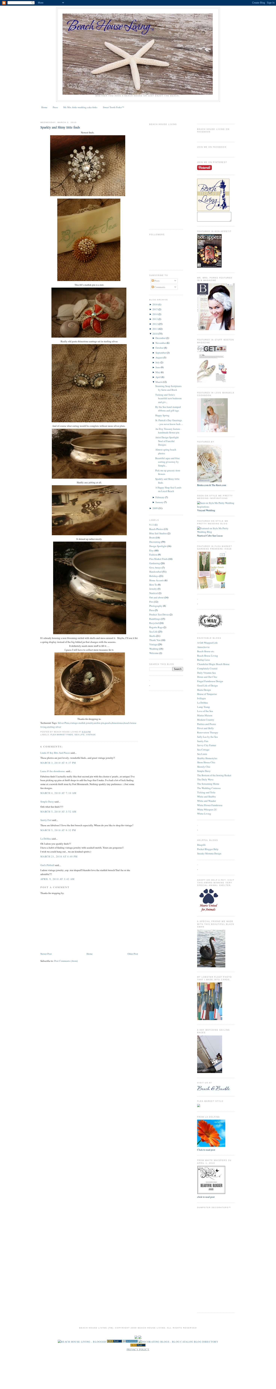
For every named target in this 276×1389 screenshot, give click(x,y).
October (159, 347)
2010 (155, 333)
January (159, 502)
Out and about (156, 597)
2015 (155, 309)
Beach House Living (207, 655)
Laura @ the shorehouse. (52, 771)
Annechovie (203, 647)
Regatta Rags (156, 627)
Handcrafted (155, 571)
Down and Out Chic (207, 677)
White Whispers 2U (207, 809)
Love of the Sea (205, 711)
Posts (157, 280)
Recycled (154, 623)
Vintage (91, 735)
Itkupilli (201, 844)
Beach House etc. (206, 651)
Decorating (155, 541)
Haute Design (204, 689)
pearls (108, 723)
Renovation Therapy (207, 732)
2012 (155, 324)
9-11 (151, 524)
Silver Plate (63, 723)
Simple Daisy (204, 771)
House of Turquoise (207, 694)
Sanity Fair (202, 741)
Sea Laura (202, 754)
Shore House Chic (206, 762)
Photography (155, 606)
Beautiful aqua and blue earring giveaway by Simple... (167, 461)
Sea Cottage (203, 749)
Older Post (132, 953)
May (158, 372)
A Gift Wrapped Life (207, 642)
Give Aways (155, 567)
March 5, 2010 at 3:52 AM (58, 811)
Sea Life (79, 735)
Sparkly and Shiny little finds (60, 127)
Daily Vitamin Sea (206, 672)
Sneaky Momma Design (209, 853)
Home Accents (156, 580)
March (159, 382)
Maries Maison (204, 715)
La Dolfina (202, 702)
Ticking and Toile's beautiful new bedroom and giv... (168, 398)
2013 (155, 319)
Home (44, 107)
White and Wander (206, 801)
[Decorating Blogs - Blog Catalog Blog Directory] (178, 1341)
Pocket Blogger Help (207, 849)
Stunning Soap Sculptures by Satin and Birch (168, 387)
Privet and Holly (205, 728)
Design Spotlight (158, 546)
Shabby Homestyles (207, 758)
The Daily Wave (205, 779)
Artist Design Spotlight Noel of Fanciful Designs (167, 441)
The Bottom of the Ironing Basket (214, 775)
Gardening (154, 563)
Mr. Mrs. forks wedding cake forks (80, 107)
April (158, 377)
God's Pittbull (47, 865)
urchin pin (99, 723)
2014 (155, 314)
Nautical (153, 593)
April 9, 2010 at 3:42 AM (57, 879)
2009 (155, 508)
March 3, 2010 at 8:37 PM (58, 762)
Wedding (153, 648)
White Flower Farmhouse (209, 805)
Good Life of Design (207, 685)
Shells (152, 636)
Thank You (155, 640)
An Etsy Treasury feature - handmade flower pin (168, 430)
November (161, 343)
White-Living (204, 813)
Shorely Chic (203, 766)
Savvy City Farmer (206, 745)
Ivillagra (201, 698)
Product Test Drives (159, 614)
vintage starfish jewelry (81, 723)
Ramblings (154, 618)
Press (55, 107)
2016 (155, 304)
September (161, 352)
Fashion (153, 554)
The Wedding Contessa (209, 788)
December (160, 338)
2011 (155, 328)
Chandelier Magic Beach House (213, 664)
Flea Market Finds (62, 735)
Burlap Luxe (203, 659)
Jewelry (153, 588)
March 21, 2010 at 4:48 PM (59, 856)
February (160, 497)
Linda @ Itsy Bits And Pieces (55, 752)
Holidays (153, 576)
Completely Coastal (207, 668)
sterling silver (54, 727)
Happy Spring (162, 415)
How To (153, 584)
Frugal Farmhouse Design (210, 681)
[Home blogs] (138, 1345)
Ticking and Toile (206, 792)
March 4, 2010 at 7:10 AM (58, 793)
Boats (152, 537)
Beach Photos (156, 529)
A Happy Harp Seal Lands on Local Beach (168, 489)
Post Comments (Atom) (66, 961)
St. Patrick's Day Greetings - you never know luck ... (169, 422)
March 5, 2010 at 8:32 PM (58, 830)
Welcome (154, 653)
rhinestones (117, 723)
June (158, 367)
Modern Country (205, 719)
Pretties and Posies (206, 724)
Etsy (151, 550)
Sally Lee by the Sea (207, 736)
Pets (151, 601)
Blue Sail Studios (158, 533)
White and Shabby (206, 796)
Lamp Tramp (203, 707)
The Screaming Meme (208, 783)
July (157, 362)
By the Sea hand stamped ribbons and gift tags (168, 408)
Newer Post (46, 953)
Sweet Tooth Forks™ (113, 107)
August (159, 357)
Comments (159, 287)
